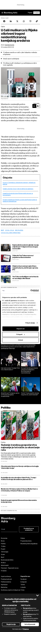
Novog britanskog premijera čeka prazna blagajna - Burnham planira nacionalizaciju (29, 370)
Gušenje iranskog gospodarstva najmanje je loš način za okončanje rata (20, 447)
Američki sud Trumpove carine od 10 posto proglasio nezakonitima (10, 394)
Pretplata (36, 12)
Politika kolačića (6, 582)
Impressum (4, 584)
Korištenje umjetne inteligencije (10, 590)
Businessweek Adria (7, 560)
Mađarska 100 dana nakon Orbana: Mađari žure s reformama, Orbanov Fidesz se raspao (19, 490)
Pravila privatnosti (6, 579)
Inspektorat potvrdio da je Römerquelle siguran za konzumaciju (18, 194)
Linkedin (23, 587)
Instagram (23, 582)
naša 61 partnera (11, 300)
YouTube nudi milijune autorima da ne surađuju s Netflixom (25, 277)
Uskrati (20, 340)
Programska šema (26, 541)
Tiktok (22, 590)
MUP (2, 230)
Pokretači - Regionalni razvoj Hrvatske (9, 569)
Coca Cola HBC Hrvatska (10, 233)
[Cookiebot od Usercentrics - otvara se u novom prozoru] (30, 290)
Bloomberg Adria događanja (28, 543)
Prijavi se (26, 629)
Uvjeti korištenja (6, 576)
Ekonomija (4, 538)
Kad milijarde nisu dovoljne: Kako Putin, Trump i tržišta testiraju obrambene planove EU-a (18, 478)
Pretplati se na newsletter (29, 529)
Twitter (22, 584)
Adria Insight (5, 565)
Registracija (11, 624)
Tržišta (3, 546)
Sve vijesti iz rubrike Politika (9, 287)
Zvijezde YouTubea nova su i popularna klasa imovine (23, 256)
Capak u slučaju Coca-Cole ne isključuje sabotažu (18, 189)
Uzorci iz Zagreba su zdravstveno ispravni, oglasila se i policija (19, 183)
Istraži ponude (30, 624)
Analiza (3, 562)
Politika (5, 407)
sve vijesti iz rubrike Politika (9, 510)
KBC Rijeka (19, 230)
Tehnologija (4, 552)
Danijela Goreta (9, 45)
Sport (2, 557)
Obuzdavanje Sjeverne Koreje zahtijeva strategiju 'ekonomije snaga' (20, 467)
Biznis (3, 541)
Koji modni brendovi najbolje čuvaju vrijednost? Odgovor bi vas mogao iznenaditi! (25, 247)
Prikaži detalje (30, 323)
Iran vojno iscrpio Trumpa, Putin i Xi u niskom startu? (10, 368)
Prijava (30, 13)
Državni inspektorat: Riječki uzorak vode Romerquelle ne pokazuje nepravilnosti (20, 200)
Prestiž (3, 549)
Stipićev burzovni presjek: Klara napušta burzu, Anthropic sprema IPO (25, 268)
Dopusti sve (21, 328)
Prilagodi (19, 334)
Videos (22, 538)
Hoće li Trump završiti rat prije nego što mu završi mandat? (30, 393)
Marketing (4, 587)
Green (3, 554)
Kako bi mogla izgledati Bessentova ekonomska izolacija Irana (19, 501)
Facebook (23, 579)
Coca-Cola (9, 230)
